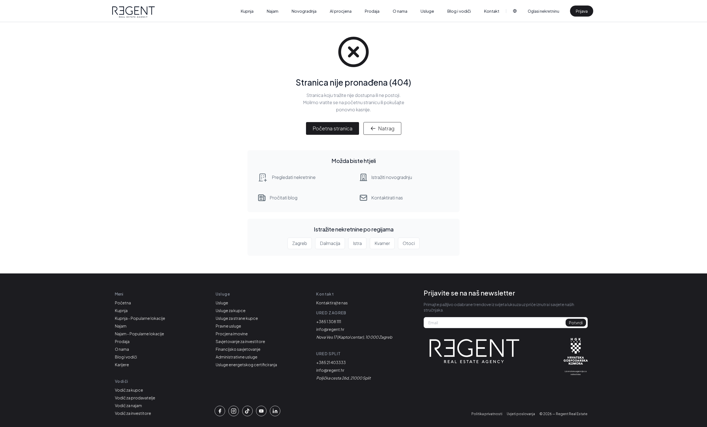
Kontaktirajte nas (332, 302)
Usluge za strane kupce (237, 318)
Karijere (122, 364)
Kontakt (491, 11)
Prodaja (372, 11)
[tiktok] (247, 411)
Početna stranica (332, 128)
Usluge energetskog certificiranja (246, 364)
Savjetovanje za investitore (240, 341)
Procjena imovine (232, 333)
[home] (133, 12)
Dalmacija (330, 243)
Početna (123, 302)
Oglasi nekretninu (543, 11)
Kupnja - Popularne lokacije (140, 318)
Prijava (582, 11)
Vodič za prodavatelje (135, 397)
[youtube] (261, 411)
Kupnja (247, 11)
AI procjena (341, 11)
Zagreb (299, 243)
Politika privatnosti (486, 414)
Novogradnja (304, 11)
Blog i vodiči (459, 11)
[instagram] (233, 411)
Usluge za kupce (231, 310)
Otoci (409, 243)
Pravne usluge (228, 325)
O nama (400, 11)
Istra (357, 243)
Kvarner (382, 243)
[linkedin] (275, 411)
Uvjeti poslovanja (521, 414)
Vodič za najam (128, 405)
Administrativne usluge (236, 356)
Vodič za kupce (129, 390)
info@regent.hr (330, 329)
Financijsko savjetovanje (238, 349)
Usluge (427, 11)
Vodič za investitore (133, 413)
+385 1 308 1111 (328, 321)
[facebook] (220, 411)
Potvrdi (576, 322)
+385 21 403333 (331, 362)
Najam (272, 11)
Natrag (386, 128)
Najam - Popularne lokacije (139, 333)
